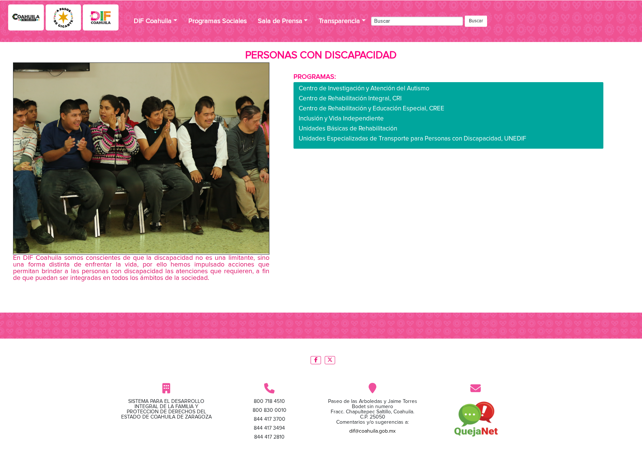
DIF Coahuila (153, 21)
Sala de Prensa (280, 21)
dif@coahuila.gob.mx (372, 431)
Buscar (476, 21)
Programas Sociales (217, 21)
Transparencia (339, 21)
